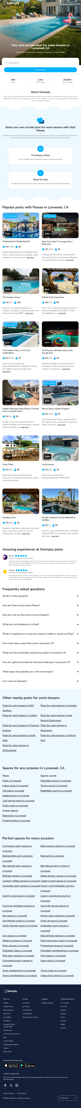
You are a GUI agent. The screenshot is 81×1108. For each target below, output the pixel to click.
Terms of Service (9, 1093)
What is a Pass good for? (15, 596)
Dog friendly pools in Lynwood (18, 920)
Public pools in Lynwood (15, 805)
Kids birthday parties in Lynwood (57, 935)
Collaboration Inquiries (10, 1045)
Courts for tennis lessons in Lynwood (54, 908)
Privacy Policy (21, 1093)
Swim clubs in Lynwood (52, 960)
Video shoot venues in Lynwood (57, 975)
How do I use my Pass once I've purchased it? (25, 615)
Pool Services (7, 1030)
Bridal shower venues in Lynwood (58, 875)
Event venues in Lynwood (53, 920)
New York (64, 1006)
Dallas (63, 1024)
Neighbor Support (47, 1003)
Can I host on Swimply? (14, 681)
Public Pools (7, 1052)
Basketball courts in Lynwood (56, 790)
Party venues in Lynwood (15, 945)
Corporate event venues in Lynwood (21, 885)
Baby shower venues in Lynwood (57, 846)
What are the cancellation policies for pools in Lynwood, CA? (34, 652)
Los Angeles (65, 1003)
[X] (11, 1085)
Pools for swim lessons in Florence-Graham (21, 728)
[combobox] (40, 63)
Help (5, 1037)
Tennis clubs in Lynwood (53, 970)
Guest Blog (7, 1017)
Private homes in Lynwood (16, 820)
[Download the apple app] (11, 1065)
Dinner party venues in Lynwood (57, 915)
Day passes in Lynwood (14, 915)
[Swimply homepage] (40, 3)
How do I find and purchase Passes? (21, 605)
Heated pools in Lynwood (15, 795)
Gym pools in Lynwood (14, 935)
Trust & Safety (8, 1041)
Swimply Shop (8, 1006)
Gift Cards (6, 1014)
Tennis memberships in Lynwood (19, 975)
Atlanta (63, 1014)
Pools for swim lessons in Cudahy (19, 715)
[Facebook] (5, 1085)
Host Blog (6, 1021)
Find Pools (41, 70)
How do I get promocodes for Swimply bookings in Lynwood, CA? (36, 662)
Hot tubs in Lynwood (13, 790)
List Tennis (26, 1006)
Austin (63, 1017)
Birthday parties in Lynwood (17, 875)
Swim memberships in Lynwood (19, 970)
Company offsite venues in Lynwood (21, 880)
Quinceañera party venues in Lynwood (17, 963)
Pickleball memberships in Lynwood (59, 950)
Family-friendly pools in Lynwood (19, 925)
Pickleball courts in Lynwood (55, 780)
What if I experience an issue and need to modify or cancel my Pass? (38, 633)
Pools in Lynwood (11, 780)
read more (30, 257)
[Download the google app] (28, 1065)
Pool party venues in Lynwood (18, 955)
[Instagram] (17, 1085)
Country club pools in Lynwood (18, 895)
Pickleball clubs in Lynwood (17, 950)
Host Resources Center (30, 1017)
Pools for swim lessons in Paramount (53, 728)
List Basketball (27, 1014)
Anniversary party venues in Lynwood (17, 848)
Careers (6, 1003)
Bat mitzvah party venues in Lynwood (55, 868)
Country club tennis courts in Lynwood (55, 898)
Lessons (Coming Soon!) (11, 1034)
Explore (5, 1048)
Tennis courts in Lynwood (53, 785)
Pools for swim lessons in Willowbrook (15, 748)
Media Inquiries (8, 1010)
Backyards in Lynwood (14, 815)
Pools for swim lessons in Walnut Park (58, 738)
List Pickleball (27, 1010)
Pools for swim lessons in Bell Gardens (18, 708)
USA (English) (64, 1098)
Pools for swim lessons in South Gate (19, 738)
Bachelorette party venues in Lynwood (17, 858)
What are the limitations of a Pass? (20, 624)
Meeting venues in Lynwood (17, 940)
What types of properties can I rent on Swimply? (27, 671)
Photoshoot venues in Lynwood (56, 945)
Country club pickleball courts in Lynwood (57, 888)
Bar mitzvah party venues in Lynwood (17, 868)
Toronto (63, 1028)
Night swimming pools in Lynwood (58, 940)
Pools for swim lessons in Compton (58, 705)
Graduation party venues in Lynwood (54, 928)
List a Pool (25, 1003)
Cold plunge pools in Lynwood (18, 800)
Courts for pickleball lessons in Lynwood (18, 908)
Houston (63, 1021)
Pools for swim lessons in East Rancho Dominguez (56, 718)
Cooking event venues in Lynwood (58, 880)
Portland (63, 1010)
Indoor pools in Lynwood (15, 785)
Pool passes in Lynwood (52, 955)
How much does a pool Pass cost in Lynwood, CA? (28, 643)
